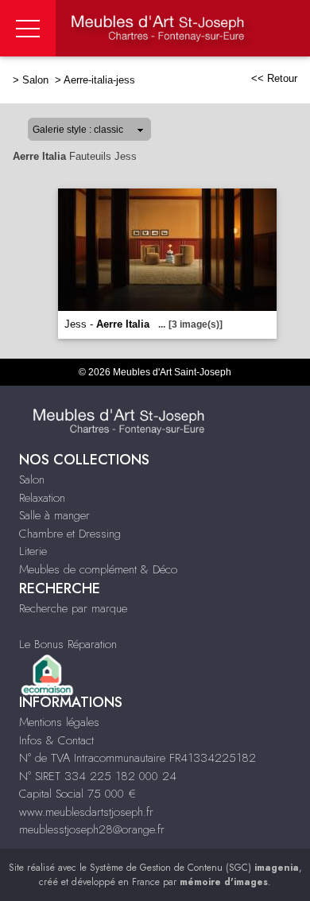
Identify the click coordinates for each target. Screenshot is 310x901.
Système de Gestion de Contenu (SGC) (194, 867)
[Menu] (28, 28)
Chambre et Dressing (70, 533)
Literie (33, 551)
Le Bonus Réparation (68, 644)
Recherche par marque (73, 608)
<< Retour (274, 78)
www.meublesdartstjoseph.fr (86, 812)
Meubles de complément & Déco (98, 569)
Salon (37, 80)
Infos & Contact (56, 740)
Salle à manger (54, 515)
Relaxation (42, 498)
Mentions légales (59, 722)
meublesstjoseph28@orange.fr (92, 829)
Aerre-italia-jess (99, 80)
